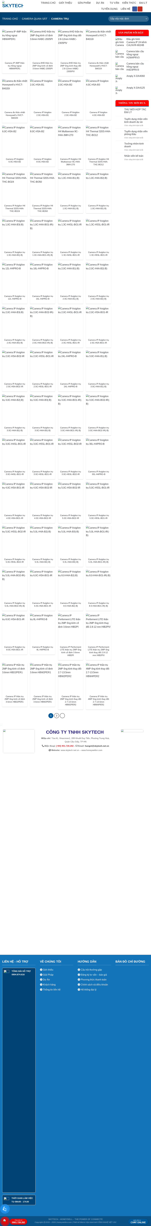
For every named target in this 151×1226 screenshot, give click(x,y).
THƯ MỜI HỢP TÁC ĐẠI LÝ (135, 111)
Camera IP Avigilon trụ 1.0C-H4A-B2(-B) (98, 207)
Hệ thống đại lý (88, 989)
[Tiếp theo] (62, 715)
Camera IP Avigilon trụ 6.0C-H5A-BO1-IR (42, 604)
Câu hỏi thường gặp (91, 969)
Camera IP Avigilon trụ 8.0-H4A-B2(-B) (70, 604)
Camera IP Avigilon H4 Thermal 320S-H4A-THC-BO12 (98, 162)
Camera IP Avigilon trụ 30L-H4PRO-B (98, 473)
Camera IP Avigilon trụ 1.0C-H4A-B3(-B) (14, 253)
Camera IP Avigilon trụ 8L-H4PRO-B (42, 648)
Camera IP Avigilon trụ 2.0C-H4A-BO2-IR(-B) (42, 341)
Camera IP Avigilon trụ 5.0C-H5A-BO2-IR (70, 516)
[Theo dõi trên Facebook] (134, 8)
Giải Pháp (47, 974)
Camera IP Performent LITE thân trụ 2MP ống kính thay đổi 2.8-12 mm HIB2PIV (98, 651)
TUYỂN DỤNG (109, 9)
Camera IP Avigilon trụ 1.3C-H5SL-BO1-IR (98, 253)
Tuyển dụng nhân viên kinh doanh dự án (136, 120)
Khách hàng (49, 984)
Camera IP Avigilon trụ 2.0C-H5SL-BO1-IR (42, 385)
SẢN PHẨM (84, 3)
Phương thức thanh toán (93, 979)
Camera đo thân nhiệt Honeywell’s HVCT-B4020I (15, 115)
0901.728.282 (18, 1222)
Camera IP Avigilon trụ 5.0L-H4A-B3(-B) (70, 560)
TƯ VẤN (114, 3)
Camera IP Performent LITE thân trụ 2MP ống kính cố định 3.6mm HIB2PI (70, 651)
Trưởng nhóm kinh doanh (134, 145)
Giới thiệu (47, 969)
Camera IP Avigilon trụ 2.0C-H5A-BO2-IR (14, 385)
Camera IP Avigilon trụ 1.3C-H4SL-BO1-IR (70, 253)
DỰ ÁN (100, 3)
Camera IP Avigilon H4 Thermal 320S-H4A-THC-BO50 (42, 208)
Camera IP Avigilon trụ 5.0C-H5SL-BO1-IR (98, 516)
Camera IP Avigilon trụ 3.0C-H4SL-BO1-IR (14, 473)
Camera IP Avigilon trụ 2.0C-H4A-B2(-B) (98, 297)
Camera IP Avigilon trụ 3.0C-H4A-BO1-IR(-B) (70, 429)
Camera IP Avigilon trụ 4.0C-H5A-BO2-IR (42, 516)
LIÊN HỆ (125, 9)
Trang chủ (48, 3)
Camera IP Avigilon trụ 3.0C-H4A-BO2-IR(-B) (98, 429)
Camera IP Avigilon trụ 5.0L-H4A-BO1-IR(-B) (98, 560)
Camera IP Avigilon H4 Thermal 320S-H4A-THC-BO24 (14, 208)
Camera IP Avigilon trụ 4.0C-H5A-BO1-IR (14, 516)
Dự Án (46, 979)
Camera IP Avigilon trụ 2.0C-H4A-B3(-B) (14, 341)
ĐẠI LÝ (143, 3)
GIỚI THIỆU (65, 3)
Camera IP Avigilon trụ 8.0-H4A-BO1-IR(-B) (98, 604)
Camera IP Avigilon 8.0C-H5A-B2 (42, 160)
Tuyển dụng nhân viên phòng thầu (136, 132)
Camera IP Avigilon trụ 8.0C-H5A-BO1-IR (14, 648)
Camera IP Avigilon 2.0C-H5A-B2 (70, 113)
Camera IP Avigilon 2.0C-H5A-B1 (42, 113)
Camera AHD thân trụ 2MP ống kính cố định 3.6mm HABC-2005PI (42, 66)
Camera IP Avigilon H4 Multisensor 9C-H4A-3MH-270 (70, 162)
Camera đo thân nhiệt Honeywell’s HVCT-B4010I (98, 66)
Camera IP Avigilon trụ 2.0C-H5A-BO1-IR (98, 341)
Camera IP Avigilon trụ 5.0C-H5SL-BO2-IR (14, 560)
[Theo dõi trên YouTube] (140, 8)
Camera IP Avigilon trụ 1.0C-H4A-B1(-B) (70, 207)
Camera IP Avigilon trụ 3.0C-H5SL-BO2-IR (70, 473)
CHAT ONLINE (138, 1222)
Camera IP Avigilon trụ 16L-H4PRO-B (42, 297)
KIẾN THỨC (129, 3)
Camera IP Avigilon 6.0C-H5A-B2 (15, 160)
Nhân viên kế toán (133, 156)
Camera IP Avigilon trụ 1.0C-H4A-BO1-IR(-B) (42, 253)
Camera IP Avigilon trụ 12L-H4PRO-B (14, 297)
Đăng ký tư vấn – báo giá (93, 974)
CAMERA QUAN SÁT (34, 18)
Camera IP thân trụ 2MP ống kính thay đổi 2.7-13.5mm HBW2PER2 (70, 700)
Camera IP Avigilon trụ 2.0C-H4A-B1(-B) (70, 297)
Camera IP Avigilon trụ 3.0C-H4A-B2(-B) (14, 429)
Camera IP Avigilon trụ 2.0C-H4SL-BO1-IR (70, 341)
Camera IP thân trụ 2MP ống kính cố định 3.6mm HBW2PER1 (42, 699)
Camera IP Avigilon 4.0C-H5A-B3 (98, 113)
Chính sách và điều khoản (94, 984)
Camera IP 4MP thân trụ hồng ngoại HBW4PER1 (14, 66)
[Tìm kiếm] (147, 9)
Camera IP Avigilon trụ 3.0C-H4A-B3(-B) (42, 429)
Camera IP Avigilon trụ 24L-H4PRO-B (70, 385)
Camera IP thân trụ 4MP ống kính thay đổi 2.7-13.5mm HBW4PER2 (98, 700)
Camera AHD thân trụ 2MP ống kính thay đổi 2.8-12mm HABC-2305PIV (70, 67)
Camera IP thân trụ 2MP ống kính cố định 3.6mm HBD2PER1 (15, 699)
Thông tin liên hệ (51, 989)
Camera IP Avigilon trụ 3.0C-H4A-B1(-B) (98, 385)
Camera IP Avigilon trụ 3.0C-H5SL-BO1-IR (42, 473)
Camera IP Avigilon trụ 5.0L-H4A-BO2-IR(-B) (14, 604)
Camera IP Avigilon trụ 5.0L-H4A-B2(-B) (42, 560)
